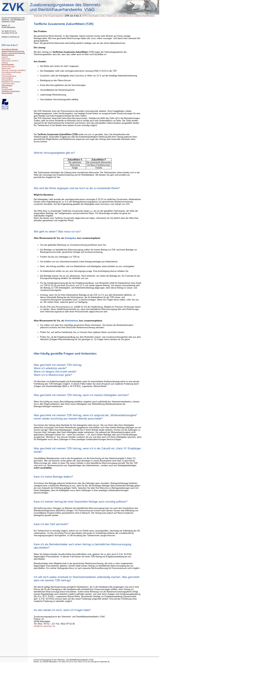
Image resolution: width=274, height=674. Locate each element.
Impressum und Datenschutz (120, 16)
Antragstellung (7, 80)
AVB (85, 16)
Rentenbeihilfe (8, 65)
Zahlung (5, 63)
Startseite (38, 16)
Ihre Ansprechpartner (54, 16)
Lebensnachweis (8, 84)
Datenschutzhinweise (145, 16)
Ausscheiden (7, 74)
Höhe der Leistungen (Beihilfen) (14, 70)
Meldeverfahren (8, 55)
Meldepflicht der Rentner (11, 82)
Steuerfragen (7, 86)
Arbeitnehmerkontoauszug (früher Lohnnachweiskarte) (13, 52)
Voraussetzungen (8, 66)
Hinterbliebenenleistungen (11, 72)
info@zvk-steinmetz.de (44, 626)
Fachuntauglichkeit (9, 76)
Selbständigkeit (7, 78)
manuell (4, 57)
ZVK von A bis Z (73, 16)
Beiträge (5, 87)
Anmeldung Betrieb (10, 49)
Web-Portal (6, 59)
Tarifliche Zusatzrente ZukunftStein (11, 92)
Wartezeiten (6, 68)
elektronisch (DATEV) (10, 61)
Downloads (93, 16)
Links (103, 16)
